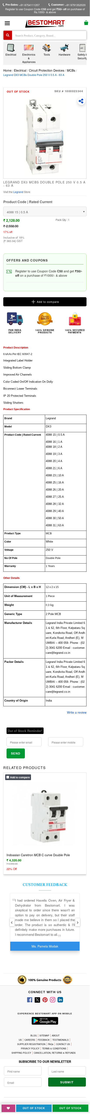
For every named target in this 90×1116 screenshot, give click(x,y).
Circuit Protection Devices (46, 70)
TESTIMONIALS (60, 1039)
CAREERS (29, 1039)
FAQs (50, 1044)
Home (7, 70)
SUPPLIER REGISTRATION (31, 1044)
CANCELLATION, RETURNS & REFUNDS (55, 1052)
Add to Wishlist (8, 1108)
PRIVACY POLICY (30, 1048)
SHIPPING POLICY (21, 1052)
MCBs (71, 70)
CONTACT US (63, 1044)
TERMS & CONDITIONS (54, 1048)
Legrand (18, 192)
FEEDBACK (44, 1039)
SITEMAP (44, 1035)
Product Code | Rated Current (27, 201)
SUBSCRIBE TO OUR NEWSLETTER (45, 1061)
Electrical (20, 70)
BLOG (34, 1035)
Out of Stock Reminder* (25, 731)
